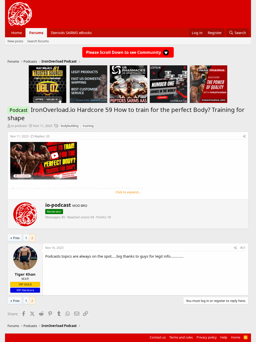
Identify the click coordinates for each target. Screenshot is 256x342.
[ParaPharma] (208, 83)
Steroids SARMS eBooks (71, 32)
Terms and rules (181, 337)
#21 (243, 248)
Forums (36, 32)
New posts (15, 41)
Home (16, 32)
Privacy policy (206, 337)
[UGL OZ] (47, 83)
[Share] (244, 136)
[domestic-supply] (88, 83)
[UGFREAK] (168, 83)
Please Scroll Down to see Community (124, 52)
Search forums (38, 41)
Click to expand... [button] (128, 192)
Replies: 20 (42, 136)
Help (223, 337)
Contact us (158, 337)
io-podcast (19, 125)
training (88, 126)
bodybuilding (69, 126)
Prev (16, 238)
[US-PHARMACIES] (128, 83)
